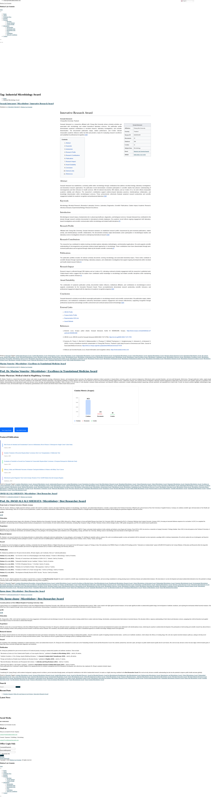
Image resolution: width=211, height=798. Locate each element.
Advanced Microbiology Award (40, 484)
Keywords (69, 146)
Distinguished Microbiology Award (85, 355)
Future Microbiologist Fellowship (87, 584)
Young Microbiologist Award (19, 490)
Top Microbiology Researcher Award (19, 679)
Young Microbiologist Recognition (169, 587)
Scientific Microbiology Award (179, 488)
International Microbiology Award (192, 355)
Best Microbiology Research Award (108, 484)
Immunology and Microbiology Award (145, 584)
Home (5, 14)
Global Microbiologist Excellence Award (94, 676)
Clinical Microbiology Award (67, 355)
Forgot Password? (4, 758)
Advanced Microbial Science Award (45, 583)
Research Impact (71, 161)
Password (5, 750)
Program (5, 20)
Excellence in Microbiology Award (24, 485)
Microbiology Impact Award (20, 358)
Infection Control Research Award (181, 584)
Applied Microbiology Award (39, 355)
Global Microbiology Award (139, 355)
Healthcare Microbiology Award (108, 485)
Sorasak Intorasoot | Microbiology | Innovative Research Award (27, 103)
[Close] (0, 39)
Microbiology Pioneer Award (95, 358)
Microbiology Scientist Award (25, 488)
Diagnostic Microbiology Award (175, 484)
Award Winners (11, 23)
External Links (70, 171)
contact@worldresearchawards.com (9, 740)
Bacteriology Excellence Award (90, 484)
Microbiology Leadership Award (78, 358)
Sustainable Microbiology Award (98, 587)
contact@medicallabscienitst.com (8, 734)
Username (5, 747)
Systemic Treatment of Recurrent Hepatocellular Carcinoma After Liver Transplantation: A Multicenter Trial (32, 453)
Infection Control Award (140, 485)
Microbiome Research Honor (24, 587)
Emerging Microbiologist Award (103, 355)
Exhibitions (10, 33)
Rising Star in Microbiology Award (80, 587)
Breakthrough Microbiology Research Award (121, 583)
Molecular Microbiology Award (39, 360)
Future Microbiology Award (57, 485)
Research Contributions (73, 155)
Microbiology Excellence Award (192, 357)
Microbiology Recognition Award (155, 358)
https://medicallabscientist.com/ (120, 349)
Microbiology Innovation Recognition (149, 586)
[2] (87, 135)
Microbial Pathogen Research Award (197, 676)
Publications (69, 158)
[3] (119, 221)
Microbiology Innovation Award (36, 358)
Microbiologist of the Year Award (95, 586)
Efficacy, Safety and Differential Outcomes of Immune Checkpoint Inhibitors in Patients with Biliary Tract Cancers (34, 469)
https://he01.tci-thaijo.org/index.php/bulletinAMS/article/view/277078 (102, 345)
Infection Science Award (154, 485)
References (69, 174)
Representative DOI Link (71, 318)
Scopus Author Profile (70, 315)
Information (6, 26)
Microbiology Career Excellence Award (137, 357)
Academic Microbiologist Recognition (25, 583)
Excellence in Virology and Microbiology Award (65, 584)
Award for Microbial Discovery (79, 675)
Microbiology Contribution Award (157, 357)
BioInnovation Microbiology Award (150, 675)
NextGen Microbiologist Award (152, 678)
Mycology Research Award (76, 488)
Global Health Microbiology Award (75, 485)
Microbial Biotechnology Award (28, 357)
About (5, 15)
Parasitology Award (108, 488)
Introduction (69, 149)
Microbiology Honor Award (184, 487)
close (1, 9)
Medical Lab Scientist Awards (141, 151)
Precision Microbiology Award (122, 488)
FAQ (8, 32)
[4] (113, 289)
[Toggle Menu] (0, 11)
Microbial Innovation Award (179, 676)
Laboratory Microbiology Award (12, 487)
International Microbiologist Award (200, 584)
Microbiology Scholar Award (135, 678)
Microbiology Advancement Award (105, 357)
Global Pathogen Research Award (125, 584)
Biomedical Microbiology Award (127, 484)
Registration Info (11, 30)
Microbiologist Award (71, 357)
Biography (8, 355)
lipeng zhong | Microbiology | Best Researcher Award (22, 591)
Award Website (68, 321)
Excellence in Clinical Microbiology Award (18, 584)
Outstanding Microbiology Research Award (172, 678)
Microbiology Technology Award (42, 488)
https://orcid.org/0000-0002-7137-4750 (120, 337)
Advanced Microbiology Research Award (43, 675)
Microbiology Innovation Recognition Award (57, 358)
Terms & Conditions (12, 35)
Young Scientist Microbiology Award (94, 679)
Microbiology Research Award (172, 358)
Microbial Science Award (58, 357)
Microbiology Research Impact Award (187, 586)
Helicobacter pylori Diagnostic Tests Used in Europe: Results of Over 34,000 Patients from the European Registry (33, 478)
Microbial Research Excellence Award (64, 487)
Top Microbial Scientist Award (115, 587)
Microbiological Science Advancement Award (74, 586)
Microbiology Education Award (167, 487)
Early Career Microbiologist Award (21, 676)
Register (5, 18)
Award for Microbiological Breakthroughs (115, 675)
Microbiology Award (120, 357)
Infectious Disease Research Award (173, 355)
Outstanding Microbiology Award (57, 360)
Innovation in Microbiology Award (170, 485)
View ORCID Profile (21, 430)
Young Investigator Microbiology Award (57, 679)
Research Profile (71, 152)
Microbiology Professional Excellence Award (133, 358)
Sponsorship (10, 27)
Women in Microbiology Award (151, 587)
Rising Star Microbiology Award (192, 678)
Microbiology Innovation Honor (200, 487)
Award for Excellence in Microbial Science (82, 583)
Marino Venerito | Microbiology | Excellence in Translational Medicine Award (33, 364)
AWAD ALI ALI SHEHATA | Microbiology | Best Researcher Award (28, 493)
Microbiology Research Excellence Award (192, 358)
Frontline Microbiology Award (42, 485)
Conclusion (69, 167)
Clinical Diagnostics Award (144, 484)
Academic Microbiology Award (23, 484)
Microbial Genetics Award (44, 357)
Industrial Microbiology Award (156, 355)
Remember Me (6, 753)
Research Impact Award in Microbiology (159, 488)
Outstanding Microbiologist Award (93, 488)
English (184, 1)
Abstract (68, 143)
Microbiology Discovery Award (175, 357)
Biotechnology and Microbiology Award (171, 675)
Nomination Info (11, 29)
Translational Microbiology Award (197, 488)
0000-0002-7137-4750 (140, 154)
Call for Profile (10, 24)
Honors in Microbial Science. (128, 676)
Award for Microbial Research (95, 675)
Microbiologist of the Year (20, 678)
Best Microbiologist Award (101, 583)
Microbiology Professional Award (112, 358)
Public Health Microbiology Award (76, 360)
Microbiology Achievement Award (87, 357)
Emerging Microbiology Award (193, 484)
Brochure (9, 21)
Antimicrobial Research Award (23, 355)
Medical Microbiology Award (11, 357)
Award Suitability (71, 164)
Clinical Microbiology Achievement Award (144, 583)
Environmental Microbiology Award (122, 355)
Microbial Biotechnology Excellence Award (35, 586)
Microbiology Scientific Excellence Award (19, 360)
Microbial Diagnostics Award (45, 487)
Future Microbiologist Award (75, 676)
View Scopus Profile (6, 430)
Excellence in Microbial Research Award (41, 584)
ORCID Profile (68, 312)
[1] (85, 135)
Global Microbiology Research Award (106, 584)
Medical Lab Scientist (5, 3)
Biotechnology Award (54, 355)
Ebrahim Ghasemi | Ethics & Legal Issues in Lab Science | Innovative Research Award (25, 694)
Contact (5, 36)
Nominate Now (7, 17)
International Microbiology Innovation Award (12, 586)
